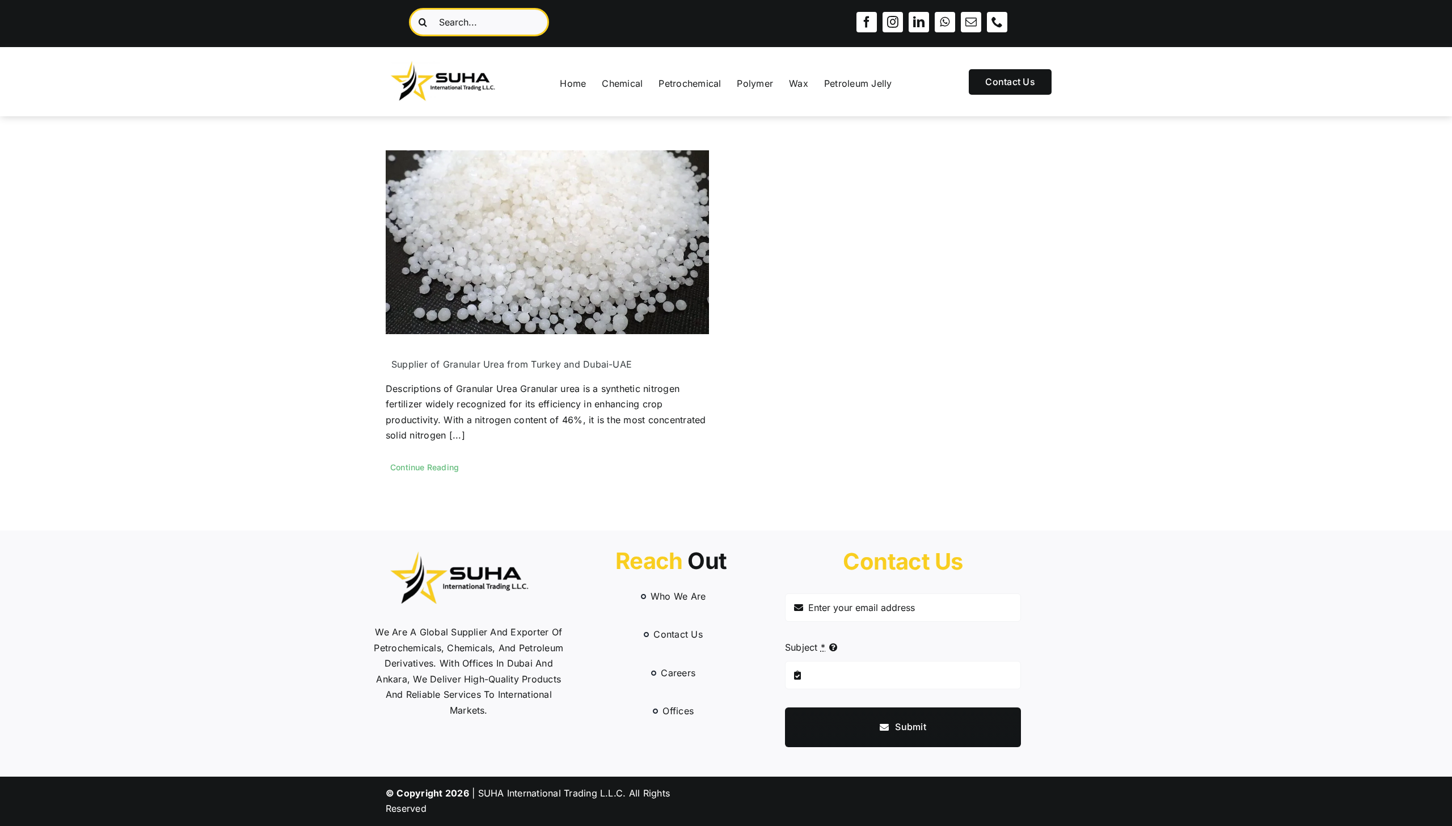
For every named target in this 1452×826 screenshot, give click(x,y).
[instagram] (893, 22)
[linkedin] (919, 22)
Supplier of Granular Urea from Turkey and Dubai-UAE (511, 364)
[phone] (997, 22)
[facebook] (866, 22)
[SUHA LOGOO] (450, 58)
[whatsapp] (945, 22)
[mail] (971, 22)
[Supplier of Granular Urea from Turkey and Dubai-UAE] (547, 242)
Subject (805, 647)
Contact (903, 561)
